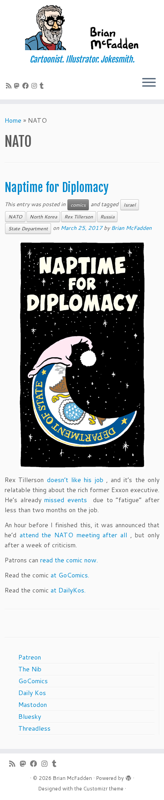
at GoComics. (70, 575)
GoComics (33, 681)
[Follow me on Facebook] (26, 85)
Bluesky (29, 716)
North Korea (43, 216)
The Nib (29, 669)
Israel (129, 205)
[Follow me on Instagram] (35, 85)
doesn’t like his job (75, 479)
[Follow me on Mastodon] (18, 85)
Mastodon (32, 704)
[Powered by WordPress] (128, 776)
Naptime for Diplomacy (56, 187)
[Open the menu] (149, 83)
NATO (15, 216)
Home (13, 120)
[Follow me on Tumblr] (43, 85)
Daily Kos (32, 692)
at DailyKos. (68, 590)
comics (78, 205)
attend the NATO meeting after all (73, 535)
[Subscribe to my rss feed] (10, 85)
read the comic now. (69, 560)
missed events (65, 499)
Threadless (34, 728)
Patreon (29, 657)
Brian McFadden (131, 228)
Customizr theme (103, 788)
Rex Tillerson (78, 216)
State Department (28, 228)
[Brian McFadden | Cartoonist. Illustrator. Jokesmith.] (82, 27)
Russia (107, 216)
